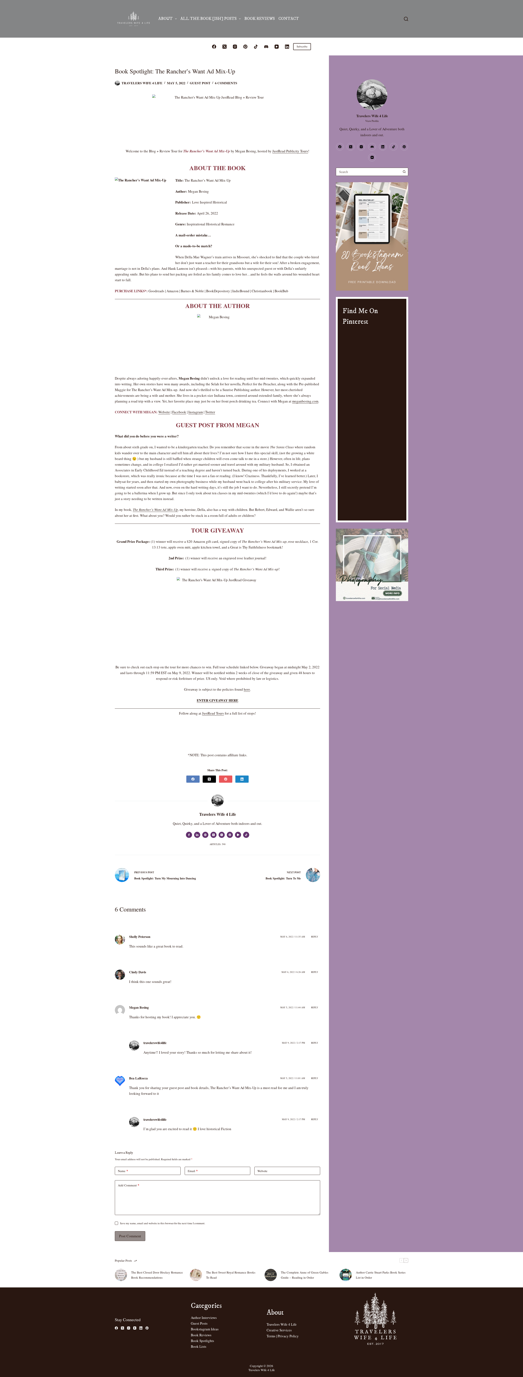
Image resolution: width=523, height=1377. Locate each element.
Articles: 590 (218, 844)
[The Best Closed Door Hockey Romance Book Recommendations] (121, 1275)
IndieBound (240, 291)
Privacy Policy (288, 1336)
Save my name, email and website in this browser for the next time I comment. (162, 1223)
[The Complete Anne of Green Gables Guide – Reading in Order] (271, 1275)
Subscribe (302, 46)
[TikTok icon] (246, 835)
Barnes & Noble (192, 291)
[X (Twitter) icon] (213, 835)
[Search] (406, 19)
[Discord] (266, 47)
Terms (271, 1336)
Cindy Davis (137, 972)
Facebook (179, 412)
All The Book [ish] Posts (208, 18)
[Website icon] (205, 835)
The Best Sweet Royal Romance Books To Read (230, 1274)
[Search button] (404, 172)
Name (123, 1171)
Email (193, 1171)
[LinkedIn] (287, 47)
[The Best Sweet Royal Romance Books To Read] (196, 1275)
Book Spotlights (202, 1340)
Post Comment (130, 1235)
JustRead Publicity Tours (290, 151)
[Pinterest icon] (230, 835)
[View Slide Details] (372, 236)
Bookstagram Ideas (205, 1329)
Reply (314, 936)
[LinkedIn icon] (197, 835)
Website (164, 412)
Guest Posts (199, 1323)
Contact (288, 18)
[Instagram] (235, 47)
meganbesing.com (305, 401)
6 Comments (226, 83)
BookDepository (218, 291)
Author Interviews (204, 1317)
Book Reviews (259, 18)
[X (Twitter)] (224, 47)
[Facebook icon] (189, 835)
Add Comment (128, 1185)
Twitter (210, 412)
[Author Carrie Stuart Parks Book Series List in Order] (346, 1275)
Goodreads (156, 291)
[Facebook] (214, 47)
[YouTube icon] (238, 835)
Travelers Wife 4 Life (282, 1324)
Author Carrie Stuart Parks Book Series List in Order (381, 1274)
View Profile (372, 121)
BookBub (281, 291)
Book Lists (198, 1346)
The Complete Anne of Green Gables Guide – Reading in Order (304, 1274)
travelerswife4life (155, 1042)
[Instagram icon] (222, 835)
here (247, 689)
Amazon (173, 291)
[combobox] (368, 172)
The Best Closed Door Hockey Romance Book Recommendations (157, 1274)
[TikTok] (256, 47)
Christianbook (262, 291)
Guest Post (200, 83)
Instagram (195, 412)
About (165, 18)
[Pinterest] (245, 47)
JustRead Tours (213, 713)
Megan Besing (139, 1007)
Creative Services (279, 1330)
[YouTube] (277, 47)
